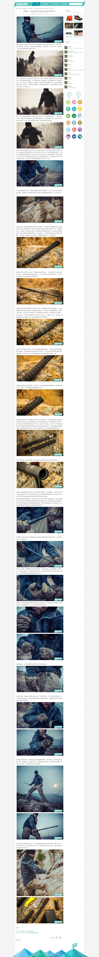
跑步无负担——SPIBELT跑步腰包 (27, 931)
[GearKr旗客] (23, 4)
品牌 (20, 8)
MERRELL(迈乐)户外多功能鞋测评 (80, 21)
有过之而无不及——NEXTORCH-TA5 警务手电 (82, 29)
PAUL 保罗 (25, 8)
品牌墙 (55, 4)
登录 (78, 97)
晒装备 (46, 4)
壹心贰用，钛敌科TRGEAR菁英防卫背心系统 (29, 932)
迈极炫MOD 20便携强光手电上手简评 (81, 36)
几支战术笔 (67, 21)
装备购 (65, 4)
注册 (69, 97)
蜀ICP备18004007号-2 (57, 954)
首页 (17, 8)
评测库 (37, 4)
